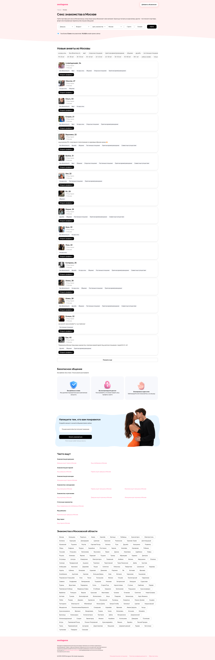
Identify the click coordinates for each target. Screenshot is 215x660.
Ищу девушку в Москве (64, 472)
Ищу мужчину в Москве (64, 497)
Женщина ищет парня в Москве (67, 480)
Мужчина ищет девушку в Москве (67, 515)
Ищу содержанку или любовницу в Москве (70, 506)
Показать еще (107, 360)
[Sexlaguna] (62, 4)
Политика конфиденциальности (138, 656)
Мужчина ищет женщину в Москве (135, 489)
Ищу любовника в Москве (99, 463)
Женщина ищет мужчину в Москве (135, 497)
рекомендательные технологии (71, 650)
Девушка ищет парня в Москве (66, 463)
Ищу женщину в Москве (64, 489)
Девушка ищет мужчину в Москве (101, 497)
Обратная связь (153, 656)
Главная (59, 10)
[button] (62, 53)
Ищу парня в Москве (63, 523)
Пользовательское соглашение (118, 656)
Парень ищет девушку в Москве (101, 472)
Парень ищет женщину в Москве (101, 489)
